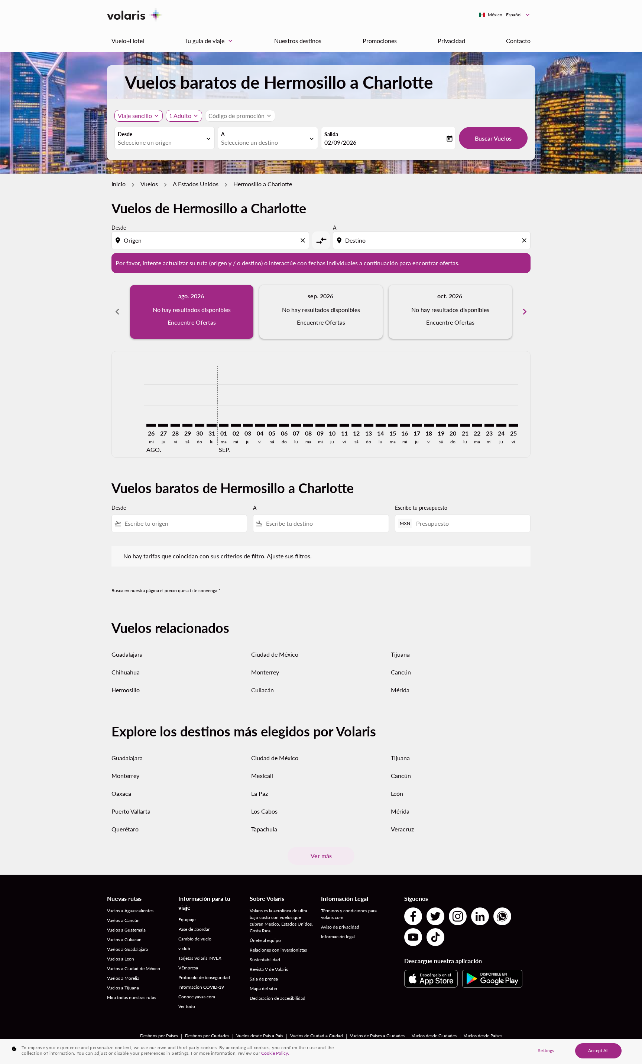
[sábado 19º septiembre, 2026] (441, 425)
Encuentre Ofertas (192, 322)
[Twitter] (435, 916)
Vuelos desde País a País (259, 1035)
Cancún (401, 672)
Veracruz (402, 829)
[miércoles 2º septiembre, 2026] (235, 425)
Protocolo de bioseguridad (204, 977)
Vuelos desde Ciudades (434, 1035)
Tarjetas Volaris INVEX (199, 958)
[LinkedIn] (480, 916)
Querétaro (125, 829)
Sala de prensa (264, 979)
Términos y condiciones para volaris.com (349, 914)
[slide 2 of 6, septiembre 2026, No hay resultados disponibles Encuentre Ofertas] (321, 311)
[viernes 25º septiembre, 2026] (513, 425)
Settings (546, 1050)
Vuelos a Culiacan (124, 939)
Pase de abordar (194, 929)
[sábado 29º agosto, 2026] (187, 425)
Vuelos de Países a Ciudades (377, 1035)
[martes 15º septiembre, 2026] (393, 425)
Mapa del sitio (263, 988)
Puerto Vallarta (130, 811)
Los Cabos (264, 811)
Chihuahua (125, 672)
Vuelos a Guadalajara (127, 949)
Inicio (118, 183)
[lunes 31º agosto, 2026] (211, 425)
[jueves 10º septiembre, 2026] (332, 425)
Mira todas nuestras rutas (131, 997)
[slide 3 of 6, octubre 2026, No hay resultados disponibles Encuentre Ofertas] (450, 311)
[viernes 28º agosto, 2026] (175, 425)
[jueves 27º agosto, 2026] (163, 425)
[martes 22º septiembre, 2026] (477, 425)
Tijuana (400, 654)
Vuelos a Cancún (123, 920)
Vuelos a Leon (120, 959)
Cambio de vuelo (194, 939)
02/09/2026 (340, 142)
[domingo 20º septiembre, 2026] (453, 425)
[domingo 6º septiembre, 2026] (284, 425)
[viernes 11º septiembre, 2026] (344, 425)
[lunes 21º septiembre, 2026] (465, 425)
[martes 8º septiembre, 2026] (308, 425)
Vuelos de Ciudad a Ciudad (316, 1035)
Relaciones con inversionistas (278, 950)
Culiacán (262, 689)
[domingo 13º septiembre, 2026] (368, 425)
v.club (184, 948)
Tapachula (264, 829)
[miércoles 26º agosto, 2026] (151, 425)
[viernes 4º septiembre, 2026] (260, 425)
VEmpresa (188, 968)
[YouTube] (413, 937)
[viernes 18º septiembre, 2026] (429, 425)
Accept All (598, 1050)
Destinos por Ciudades (207, 1035)
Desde (125, 134)
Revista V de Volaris (269, 969)
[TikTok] (435, 937)
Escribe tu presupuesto (421, 508)
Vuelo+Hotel (127, 40)
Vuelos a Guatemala (126, 930)
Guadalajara (127, 654)
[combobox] (161, 142)
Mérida (400, 689)
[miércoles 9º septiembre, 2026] (320, 425)
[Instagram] (458, 916)
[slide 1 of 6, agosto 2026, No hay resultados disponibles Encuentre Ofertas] (191, 311)
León (397, 793)
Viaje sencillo (135, 115)
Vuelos (149, 183)
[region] (321, 1051)
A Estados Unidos (195, 183)
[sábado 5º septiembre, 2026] (272, 425)
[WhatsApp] (502, 916)
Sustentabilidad (265, 959)
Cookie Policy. (275, 1053)
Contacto (518, 40)
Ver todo (186, 1006)
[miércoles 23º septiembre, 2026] (489, 425)
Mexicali (262, 775)
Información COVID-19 (201, 987)
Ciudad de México (274, 654)
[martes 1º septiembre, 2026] (223, 425)
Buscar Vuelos (493, 138)
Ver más (321, 855)
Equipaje (186, 919)
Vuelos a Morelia (123, 978)
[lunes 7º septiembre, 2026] (296, 425)
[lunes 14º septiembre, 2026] (380, 425)
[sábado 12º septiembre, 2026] (356, 425)
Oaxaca (121, 793)
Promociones (380, 40)
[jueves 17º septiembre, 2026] (417, 425)
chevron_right (525, 312)
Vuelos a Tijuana (123, 988)
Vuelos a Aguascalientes (130, 910)
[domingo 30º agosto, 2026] (199, 425)
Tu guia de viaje (209, 41)
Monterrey (265, 672)
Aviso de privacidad (340, 927)
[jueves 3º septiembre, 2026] (248, 425)
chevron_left (117, 312)
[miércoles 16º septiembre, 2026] (404, 425)
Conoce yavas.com (196, 996)
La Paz (259, 793)
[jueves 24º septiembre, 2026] (501, 425)
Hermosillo (125, 689)
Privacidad (451, 40)
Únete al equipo (265, 940)
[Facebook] (413, 916)
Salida (331, 134)
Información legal (338, 936)
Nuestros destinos (297, 40)
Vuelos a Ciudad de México (133, 968)
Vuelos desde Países (483, 1035)
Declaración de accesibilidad (277, 998)
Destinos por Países (159, 1035)
